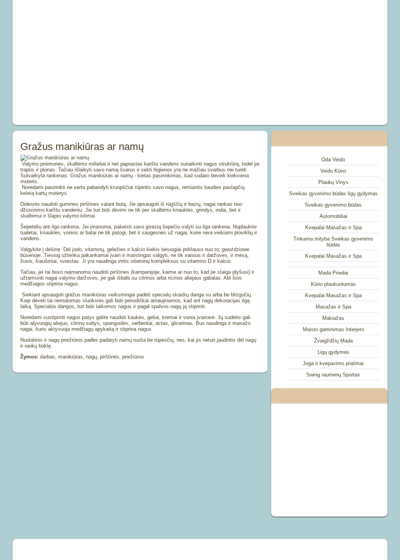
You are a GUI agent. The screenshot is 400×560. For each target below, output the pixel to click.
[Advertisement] (128, 62)
